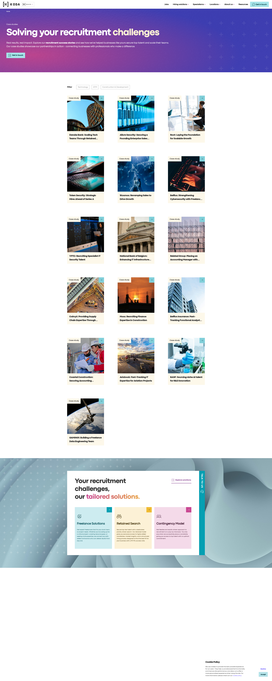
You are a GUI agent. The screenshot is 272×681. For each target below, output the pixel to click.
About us (165, 618)
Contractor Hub (198, 636)
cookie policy (237, 675)
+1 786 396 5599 (108, 670)
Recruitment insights (138, 627)
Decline (263, 669)
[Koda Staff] (11, 4)
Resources (134, 618)
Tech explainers (136, 632)
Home (8, 11)
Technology (106, 618)
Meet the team (167, 623)
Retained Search (73, 623)
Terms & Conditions (125, 677)
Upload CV (196, 623)
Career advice (135, 623)
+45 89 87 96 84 (136, 670)
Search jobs (196, 632)
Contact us (196, 618)
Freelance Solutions (74, 627)
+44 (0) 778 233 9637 (80, 670)
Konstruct (105, 623)
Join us (164, 627)
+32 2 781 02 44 (164, 670)
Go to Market (107, 627)
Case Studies (72, 632)
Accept (263, 674)
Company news (136, 636)
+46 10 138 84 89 (192, 670)
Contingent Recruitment (76, 618)
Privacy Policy (111, 677)
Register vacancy (198, 627)
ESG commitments (169, 632)
